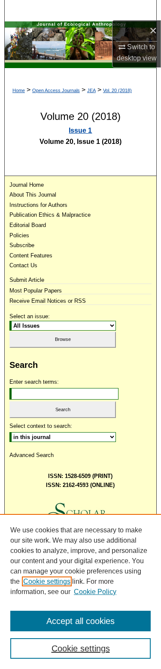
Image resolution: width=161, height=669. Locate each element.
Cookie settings (46, 581)
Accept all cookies (80, 621)
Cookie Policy (95, 591)
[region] (80, 591)
